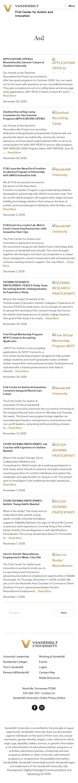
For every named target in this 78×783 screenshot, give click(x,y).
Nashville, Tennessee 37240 (39, 688)
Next (64, 613)
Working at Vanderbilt (52, 656)
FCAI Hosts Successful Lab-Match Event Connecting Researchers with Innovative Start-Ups (25, 229)
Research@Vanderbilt (16, 672)
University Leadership (16, 656)
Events (43, 662)
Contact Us (48, 693)
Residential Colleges (15, 662)
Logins (43, 667)
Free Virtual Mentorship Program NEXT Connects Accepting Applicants (23, 338)
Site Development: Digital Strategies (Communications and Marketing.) (39, 770)
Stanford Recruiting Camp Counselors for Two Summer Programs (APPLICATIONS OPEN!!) (24, 115)
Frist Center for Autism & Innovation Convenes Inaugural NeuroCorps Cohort (24, 391)
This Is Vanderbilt (13, 667)
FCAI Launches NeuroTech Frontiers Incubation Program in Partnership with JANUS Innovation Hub (24, 172)
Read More (9, 95)
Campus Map (47, 672)
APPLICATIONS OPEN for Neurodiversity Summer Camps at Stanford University (23, 62)
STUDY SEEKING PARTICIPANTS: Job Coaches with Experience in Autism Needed (25, 448)
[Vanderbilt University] (39, 644)
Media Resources (49, 678)
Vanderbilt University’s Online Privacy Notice (39, 698)
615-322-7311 (31, 693)
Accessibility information (54, 759)
